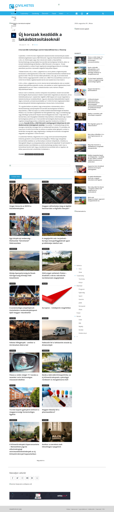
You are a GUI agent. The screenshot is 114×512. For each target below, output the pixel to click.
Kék (80, 323)
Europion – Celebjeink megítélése (56, 308)
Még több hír (40, 460)
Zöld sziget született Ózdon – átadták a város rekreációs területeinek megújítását (54, 275)
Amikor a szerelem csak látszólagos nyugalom (52, 445)
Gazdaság (35, 13)
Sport (80, 296)
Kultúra (13, 13)
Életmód (45, 13)
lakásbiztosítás (29, 154)
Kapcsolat (98, 509)
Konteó (81, 330)
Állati (80, 309)
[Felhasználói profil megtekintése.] (13, 35)
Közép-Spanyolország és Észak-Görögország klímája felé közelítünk (22, 275)
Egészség (45, 385)
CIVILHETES (24, 5)
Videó (61, 13)
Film (80, 269)
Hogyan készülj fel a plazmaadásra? (50, 411)
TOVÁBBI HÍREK (16, 177)
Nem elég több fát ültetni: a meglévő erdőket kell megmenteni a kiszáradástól (96, 189)
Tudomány (24, 13)
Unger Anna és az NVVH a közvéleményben (20, 207)
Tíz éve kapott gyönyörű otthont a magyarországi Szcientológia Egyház (24, 412)
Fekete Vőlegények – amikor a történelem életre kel (22, 343)
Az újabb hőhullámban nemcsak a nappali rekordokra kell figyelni (95, 178)
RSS (104, 509)
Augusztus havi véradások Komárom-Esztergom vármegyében (96, 167)
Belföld (36, 44)
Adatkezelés (91, 509)
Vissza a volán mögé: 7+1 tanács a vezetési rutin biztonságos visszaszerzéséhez (23, 377)
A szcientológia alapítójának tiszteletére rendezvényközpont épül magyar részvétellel (23, 310)
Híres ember (13, 40)
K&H (42, 154)
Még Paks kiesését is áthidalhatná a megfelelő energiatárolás (95, 146)
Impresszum (74, 509)
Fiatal (54, 13)
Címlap (68, 509)
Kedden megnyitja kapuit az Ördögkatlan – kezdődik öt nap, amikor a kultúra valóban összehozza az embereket (96, 158)
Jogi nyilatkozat (83, 509)
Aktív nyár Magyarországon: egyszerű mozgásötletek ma (96, 199)
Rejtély (81, 326)
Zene (80, 272)
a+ (14, 30)
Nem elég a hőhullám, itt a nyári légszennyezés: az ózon (96, 136)
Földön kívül (83, 333)
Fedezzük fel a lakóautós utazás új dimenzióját (57, 343)
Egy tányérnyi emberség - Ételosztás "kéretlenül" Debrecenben (20, 240)
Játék (80, 303)
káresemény (37, 154)
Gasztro (81, 299)
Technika (45, 181)
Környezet (46, 214)
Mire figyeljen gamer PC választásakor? (95, 124)
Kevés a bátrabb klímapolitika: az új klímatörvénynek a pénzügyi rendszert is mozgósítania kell (56, 377)
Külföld (12, 283)
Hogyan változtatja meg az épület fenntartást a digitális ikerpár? (56, 207)
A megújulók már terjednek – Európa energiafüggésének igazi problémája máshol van (56, 240)
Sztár (80, 320)
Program (82, 289)
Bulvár (45, 283)
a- (12, 30)
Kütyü (81, 282)
